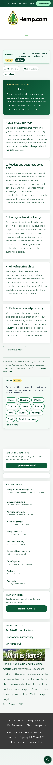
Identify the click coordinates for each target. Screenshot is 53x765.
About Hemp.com (11, 68)
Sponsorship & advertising (19, 637)
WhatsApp (36, 412)
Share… (11, 400)
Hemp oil (7, 663)
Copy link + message (27, 419)
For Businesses (15, 725)
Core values (9, 74)
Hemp (7, 54)
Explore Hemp (16, 720)
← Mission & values (15, 349)
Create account (43, 3)
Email (10, 419)
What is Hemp (37, 694)
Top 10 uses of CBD (13, 704)
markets (10, 149)
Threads (38, 406)
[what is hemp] (24, 654)
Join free (19, 60)
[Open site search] (47, 759)
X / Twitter (38, 400)
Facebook (12, 406)
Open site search (26, 465)
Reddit (10, 412)
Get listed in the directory (19, 630)
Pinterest (25, 406)
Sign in (31, 3)
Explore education (26, 608)
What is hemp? (30, 146)
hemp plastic (20, 663)
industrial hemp (24, 127)
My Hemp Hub (14, 643)
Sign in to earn (12, 424)
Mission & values (30, 68)
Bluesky (22, 412)
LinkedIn (24, 400)
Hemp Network (35, 720)
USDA (5, 368)
